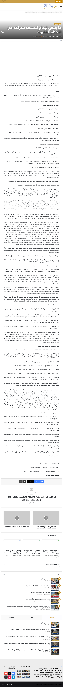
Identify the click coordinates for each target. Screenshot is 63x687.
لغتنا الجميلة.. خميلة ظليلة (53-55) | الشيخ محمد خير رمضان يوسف (32, 552)
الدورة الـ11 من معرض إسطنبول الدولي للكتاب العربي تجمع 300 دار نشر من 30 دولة (27, 643)
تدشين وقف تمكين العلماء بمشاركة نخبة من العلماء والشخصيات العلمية (37, 1)
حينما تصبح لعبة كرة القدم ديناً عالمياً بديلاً (38, 599)
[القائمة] (61, 7)
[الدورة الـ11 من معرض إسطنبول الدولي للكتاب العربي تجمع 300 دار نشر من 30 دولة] (55, 645)
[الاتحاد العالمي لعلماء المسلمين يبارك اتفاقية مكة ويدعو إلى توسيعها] (28, 677)
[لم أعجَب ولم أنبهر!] (55, 581)
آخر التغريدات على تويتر (52, 564)
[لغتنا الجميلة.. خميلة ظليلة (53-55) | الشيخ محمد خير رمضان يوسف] (31, 544)
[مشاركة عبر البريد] (24, 481)
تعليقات (11, 617)
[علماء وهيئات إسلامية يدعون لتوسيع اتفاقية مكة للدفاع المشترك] (19, 674)
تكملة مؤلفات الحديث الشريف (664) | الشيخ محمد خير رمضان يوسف (50, 552)
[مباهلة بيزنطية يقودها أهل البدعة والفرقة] (55, 588)
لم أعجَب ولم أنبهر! (45, 579)
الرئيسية (59, 12)
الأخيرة (52, 617)
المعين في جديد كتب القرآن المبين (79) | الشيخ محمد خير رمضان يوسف (13, 552)
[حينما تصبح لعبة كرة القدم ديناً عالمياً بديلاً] (55, 601)
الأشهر (32, 617)
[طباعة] (21, 481)
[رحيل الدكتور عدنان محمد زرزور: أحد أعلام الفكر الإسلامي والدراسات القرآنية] (55, 632)
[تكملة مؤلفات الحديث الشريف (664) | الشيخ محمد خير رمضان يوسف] (50, 544)
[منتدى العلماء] (51, 6)
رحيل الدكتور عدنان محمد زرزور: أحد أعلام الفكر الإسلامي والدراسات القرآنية (30, 629)
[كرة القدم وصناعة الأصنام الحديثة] (55, 595)
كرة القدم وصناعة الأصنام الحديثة (40, 592)
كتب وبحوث (53, 12)
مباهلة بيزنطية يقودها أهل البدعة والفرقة (38, 585)
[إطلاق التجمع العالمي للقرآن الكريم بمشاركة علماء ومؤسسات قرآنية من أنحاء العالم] (55, 638)
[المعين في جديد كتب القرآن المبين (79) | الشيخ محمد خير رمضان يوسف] (12, 544)
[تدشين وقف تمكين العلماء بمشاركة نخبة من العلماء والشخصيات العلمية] (55, 652)
